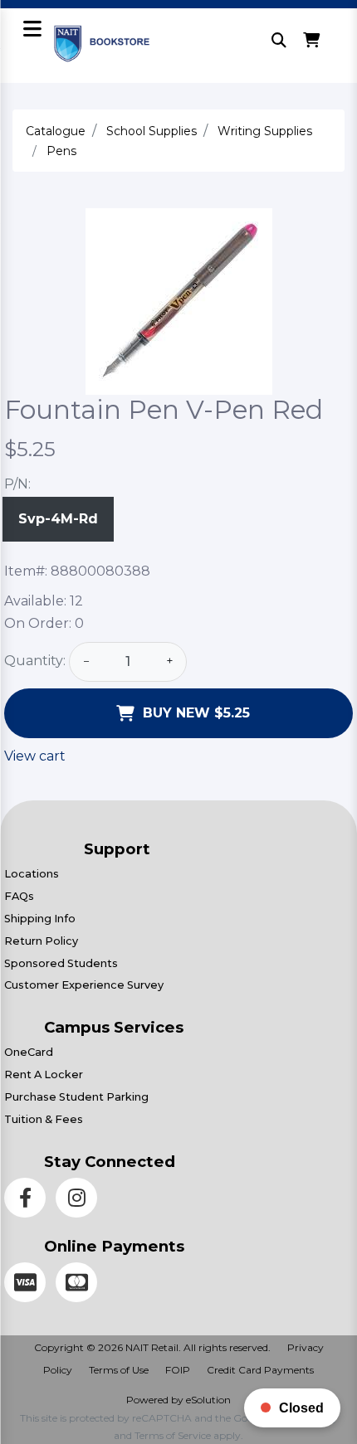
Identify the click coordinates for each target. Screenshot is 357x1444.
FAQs (19, 896)
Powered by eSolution (178, 1399)
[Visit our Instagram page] (80, 1200)
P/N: (17, 484)
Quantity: (35, 661)
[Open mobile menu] (31, 30)
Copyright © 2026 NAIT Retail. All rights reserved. (152, 1347)
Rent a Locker (43, 1074)
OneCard (28, 1052)
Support (117, 848)
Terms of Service (172, 1435)
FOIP (177, 1370)
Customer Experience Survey (84, 985)
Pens (61, 150)
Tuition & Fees (43, 1119)
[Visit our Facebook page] (30, 1200)
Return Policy (41, 941)
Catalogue (56, 131)
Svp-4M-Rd (58, 519)
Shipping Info (40, 918)
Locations (31, 874)
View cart (35, 756)
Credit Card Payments (260, 1370)
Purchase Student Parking (76, 1097)
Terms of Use (119, 1370)
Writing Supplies (265, 131)
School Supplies (151, 131)
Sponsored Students (61, 963)
